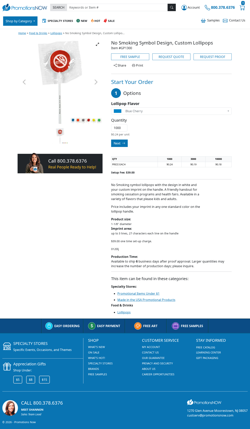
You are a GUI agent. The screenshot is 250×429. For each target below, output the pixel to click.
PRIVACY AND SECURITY (157, 363)
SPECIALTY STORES (100, 363)
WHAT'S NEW (96, 347)
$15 (44, 379)
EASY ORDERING (67, 326)
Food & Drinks (38, 33)
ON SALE (93, 352)
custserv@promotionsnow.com (210, 415)
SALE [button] (111, 21)
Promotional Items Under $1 (138, 293)
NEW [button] (84, 21)
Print (139, 65)
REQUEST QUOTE (171, 57)
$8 (30, 379)
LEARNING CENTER (208, 352)
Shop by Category (19, 21)
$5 (18, 379)
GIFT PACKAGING (207, 358)
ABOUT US (148, 369)
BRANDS (93, 369)
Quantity (119, 120)
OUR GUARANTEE (153, 358)
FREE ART (150, 326)
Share (121, 65)
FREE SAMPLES (192, 326)
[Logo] (24, 7)
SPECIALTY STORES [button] (60, 21)
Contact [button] (237, 20)
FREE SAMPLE (130, 57)
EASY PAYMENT (108, 326)
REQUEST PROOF (212, 57)
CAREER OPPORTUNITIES (158, 374)
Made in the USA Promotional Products (146, 300)
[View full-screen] (97, 44)
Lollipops (56, 33)
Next (117, 143)
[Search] (172, 7)
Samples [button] (213, 20)
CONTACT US (150, 352)
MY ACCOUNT (151, 347)
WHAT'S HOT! (96, 358)
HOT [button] (97, 21)
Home (22, 33)
